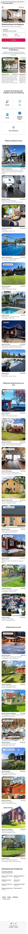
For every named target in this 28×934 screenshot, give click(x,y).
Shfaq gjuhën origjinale (8, 3)
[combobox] (13, 31)
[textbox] (7, 36)
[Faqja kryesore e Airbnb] (3, 7)
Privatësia (11, 927)
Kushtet (16, 927)
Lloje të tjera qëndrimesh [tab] (7, 871)
